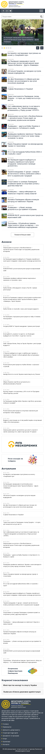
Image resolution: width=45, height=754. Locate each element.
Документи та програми (11, 736)
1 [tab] (2, 48)
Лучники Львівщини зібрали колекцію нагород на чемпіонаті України (23, 201)
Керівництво (7, 727)
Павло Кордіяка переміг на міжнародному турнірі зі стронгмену (25, 145)
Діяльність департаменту (11, 730)
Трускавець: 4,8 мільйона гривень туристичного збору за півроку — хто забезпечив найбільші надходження (23, 225)
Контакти (6, 744)
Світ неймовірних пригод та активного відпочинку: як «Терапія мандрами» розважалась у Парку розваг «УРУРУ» (24, 108)
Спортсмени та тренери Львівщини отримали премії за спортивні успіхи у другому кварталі (23, 184)
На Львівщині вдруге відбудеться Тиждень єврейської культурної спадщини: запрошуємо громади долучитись (22, 163)
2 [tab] (4, 48)
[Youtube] (10, 10)
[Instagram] (6, 10)
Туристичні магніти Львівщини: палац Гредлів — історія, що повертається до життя (24, 98)
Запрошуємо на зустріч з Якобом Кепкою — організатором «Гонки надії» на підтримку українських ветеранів (25, 118)
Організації (6, 741)
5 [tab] (10, 48)
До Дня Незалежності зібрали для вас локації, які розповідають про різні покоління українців (24, 81)
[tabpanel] (22, 32)
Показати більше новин (22, 235)
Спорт (5, 738)
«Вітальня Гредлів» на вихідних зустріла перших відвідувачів (24, 72)
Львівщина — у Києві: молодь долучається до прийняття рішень (22, 208)
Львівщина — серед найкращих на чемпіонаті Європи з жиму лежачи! (22, 193)
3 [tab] (6, 48)
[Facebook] (3, 10)
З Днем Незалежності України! (20, 89)
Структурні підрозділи (10, 733)
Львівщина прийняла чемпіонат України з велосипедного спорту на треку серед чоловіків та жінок (25, 136)
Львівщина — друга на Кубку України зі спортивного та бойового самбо (24, 127)
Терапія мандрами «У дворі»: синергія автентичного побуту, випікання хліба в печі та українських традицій (24, 174)
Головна (6, 724)
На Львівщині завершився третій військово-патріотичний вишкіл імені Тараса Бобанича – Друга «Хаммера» (23, 63)
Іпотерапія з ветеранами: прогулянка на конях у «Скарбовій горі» (24, 54)
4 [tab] (8, 48)
